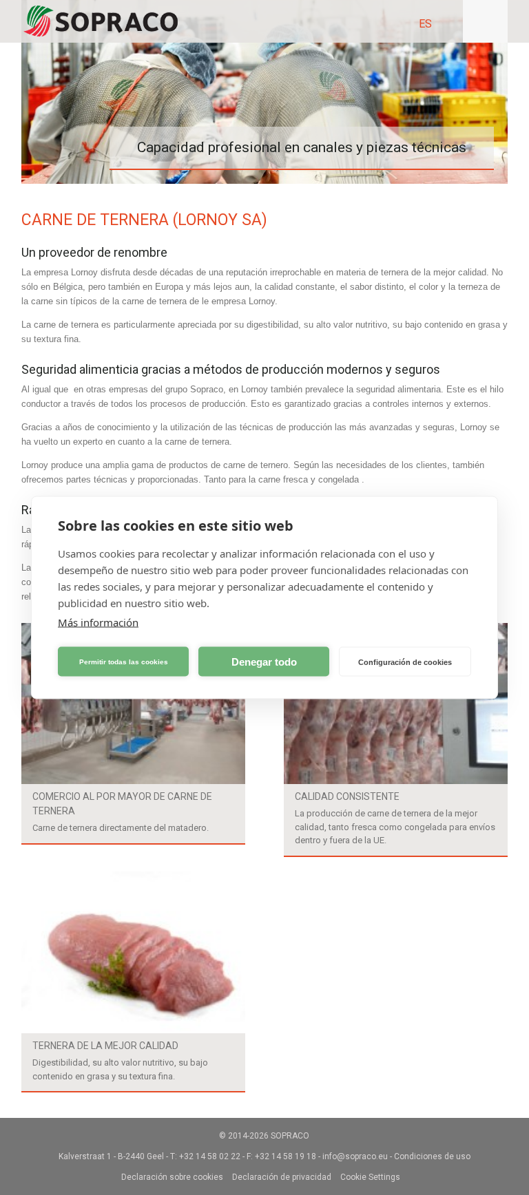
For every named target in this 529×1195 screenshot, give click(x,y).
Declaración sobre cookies (172, 1177)
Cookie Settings (370, 1177)
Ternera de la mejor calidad (105, 1045)
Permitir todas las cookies (123, 661)
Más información (98, 622)
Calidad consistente (347, 796)
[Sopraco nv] (100, 21)
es (425, 23)
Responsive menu (485, 21)
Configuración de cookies (405, 661)
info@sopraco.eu (355, 1156)
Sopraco (290, 1136)
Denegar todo (264, 661)
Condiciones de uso (432, 1156)
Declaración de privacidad (281, 1177)
